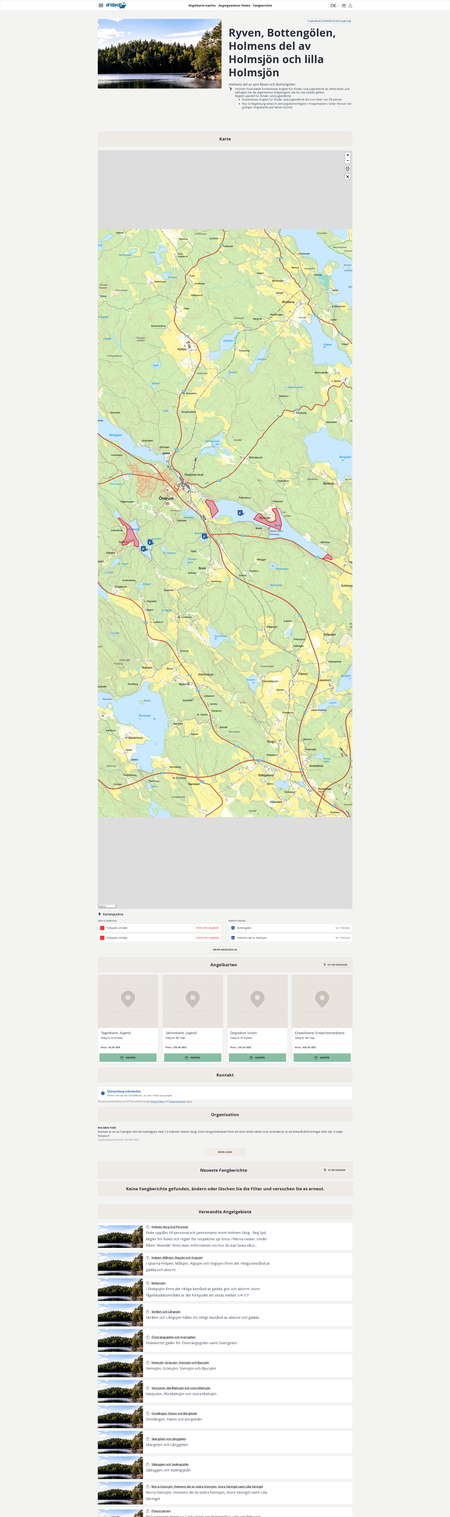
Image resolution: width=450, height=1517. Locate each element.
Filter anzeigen (337, 964)
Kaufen (130, 1057)
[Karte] (225, 139)
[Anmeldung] (350, 6)
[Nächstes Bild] (215, 53)
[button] (240, 513)
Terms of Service (177, 1101)
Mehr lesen (225, 1152)
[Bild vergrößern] (160, 54)
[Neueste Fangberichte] (225, 1170)
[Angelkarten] (225, 965)
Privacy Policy (157, 1101)
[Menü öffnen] (101, 5)
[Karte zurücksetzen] (347, 169)
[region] (160, 54)
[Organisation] (225, 1114)
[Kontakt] (225, 1075)
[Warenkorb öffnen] (344, 6)
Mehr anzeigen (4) (225, 949)
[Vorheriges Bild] (104, 53)
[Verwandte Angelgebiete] (225, 1212)
